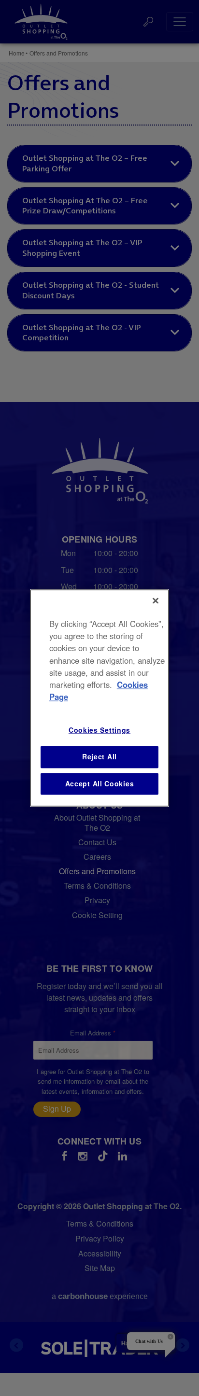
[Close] (155, 600)
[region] (99, 698)
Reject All (99, 756)
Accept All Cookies (99, 783)
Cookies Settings (99, 730)
